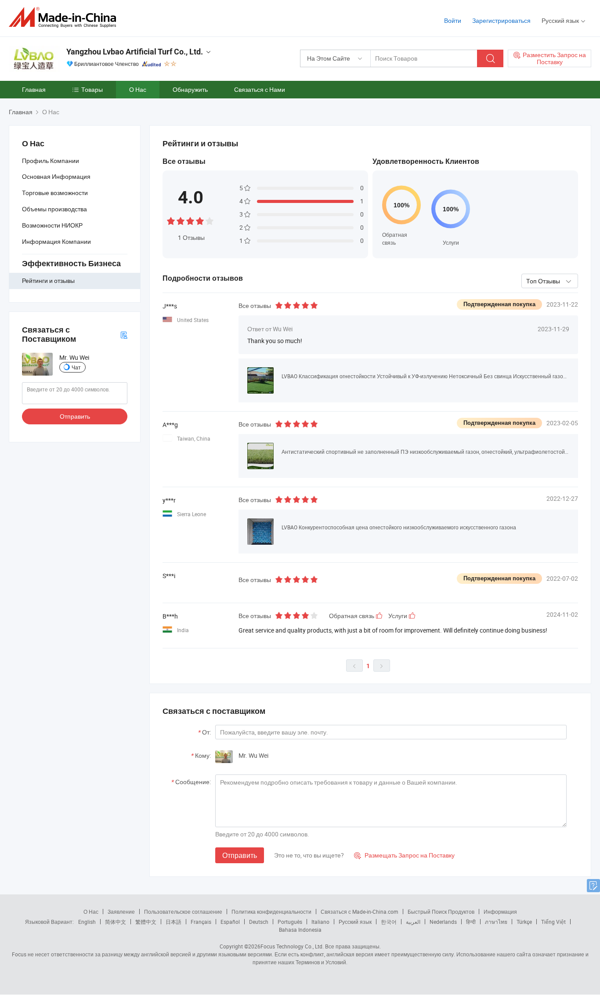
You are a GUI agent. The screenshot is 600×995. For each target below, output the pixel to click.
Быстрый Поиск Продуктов (441, 911)
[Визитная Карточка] (123, 334)
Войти (452, 20)
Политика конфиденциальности (271, 911)
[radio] (171, 220)
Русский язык (355, 921)
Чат (76, 367)
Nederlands (443, 921)
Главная (34, 89)
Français (201, 921)
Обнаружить (190, 89)
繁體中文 (145, 921)
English (87, 921)
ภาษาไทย (496, 921)
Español (230, 921)
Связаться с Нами (259, 89)
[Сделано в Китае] (65, 17)
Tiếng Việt (553, 921)
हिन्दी (471, 921)
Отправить (75, 416)
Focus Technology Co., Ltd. (292, 946)
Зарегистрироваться (501, 20)
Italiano (320, 921)
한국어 (389, 921)
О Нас (137, 89)
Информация (500, 911)
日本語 (173, 921)
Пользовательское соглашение (183, 911)
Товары (92, 89)
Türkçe (524, 921)
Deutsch (258, 921)
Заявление (121, 911)
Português (290, 921)
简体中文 (115, 921)
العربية (413, 921)
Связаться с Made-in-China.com (359, 911)
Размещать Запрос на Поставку (404, 855)
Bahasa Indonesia (300, 929)
